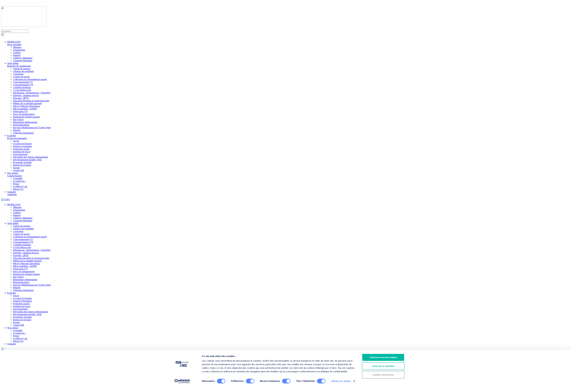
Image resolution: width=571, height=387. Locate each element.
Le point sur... (19, 181)
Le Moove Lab (20, 186)
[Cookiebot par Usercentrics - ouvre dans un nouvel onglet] (182, 381)
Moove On (18, 189)
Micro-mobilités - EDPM (25, 109)
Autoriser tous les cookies (383, 357)
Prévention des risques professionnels (30, 157)
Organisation (19, 50)
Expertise (17, 137)
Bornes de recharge (22, 165)
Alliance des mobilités (23, 71)
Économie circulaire (22, 162)
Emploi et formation (22, 146)
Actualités (17, 178)
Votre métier (19, 64)
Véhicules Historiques (23, 133)
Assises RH (18, 170)
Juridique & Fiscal (21, 151)
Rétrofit (16, 130)
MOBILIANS (14, 43)
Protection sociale (21, 149)
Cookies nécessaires (383, 374)
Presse (16, 183)
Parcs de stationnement (23, 114)
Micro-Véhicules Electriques (26, 106)
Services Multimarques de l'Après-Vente (32, 127)
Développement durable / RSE (27, 159)
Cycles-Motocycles (22, 90)
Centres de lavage (21, 76)
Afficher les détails (341, 381)
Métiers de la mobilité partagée (27, 103)
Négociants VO (20, 111)
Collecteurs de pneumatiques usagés (30, 79)
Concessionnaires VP (23, 84)
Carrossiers (18, 74)
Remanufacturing (21, 125)
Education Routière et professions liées (31, 101)
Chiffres (17, 52)
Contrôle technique (22, 87)
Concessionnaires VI (23, 82)
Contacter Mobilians (22, 60)
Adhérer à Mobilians (22, 58)
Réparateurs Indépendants (25, 122)
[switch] (250, 381)
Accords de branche (22, 143)
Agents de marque (21, 68)
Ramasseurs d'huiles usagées (26, 117)
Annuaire (12, 193)
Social (16, 141)
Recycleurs (18, 119)
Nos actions (14, 174)
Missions (17, 47)
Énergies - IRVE (21, 98)
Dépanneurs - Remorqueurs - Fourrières (31, 92)
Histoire (17, 55)
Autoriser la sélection (383, 366)
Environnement (20, 154)
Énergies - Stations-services (26, 95)
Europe (16, 167)
